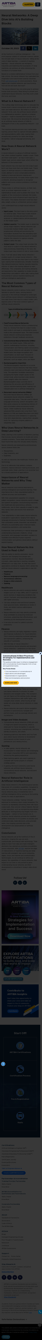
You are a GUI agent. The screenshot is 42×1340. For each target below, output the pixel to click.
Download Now (11, 683)
